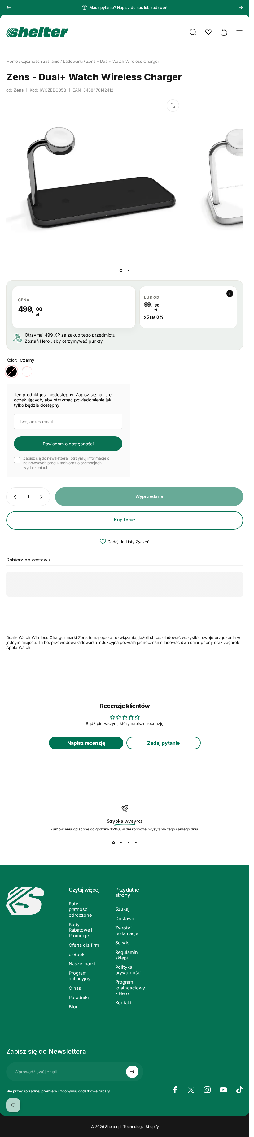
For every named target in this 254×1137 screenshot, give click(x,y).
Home (12, 61)
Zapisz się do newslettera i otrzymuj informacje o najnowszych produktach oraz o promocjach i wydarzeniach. (66, 463)
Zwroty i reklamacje (126, 930)
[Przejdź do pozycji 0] (121, 270)
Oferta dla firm (84, 945)
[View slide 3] (128, 842)
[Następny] (240, 7)
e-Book (77, 954)
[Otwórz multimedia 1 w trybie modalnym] (173, 105)
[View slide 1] (113, 842)
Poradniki (79, 997)
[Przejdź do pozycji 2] (128, 270)
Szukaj (122, 909)
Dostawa (124, 918)
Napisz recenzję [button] (86, 743)
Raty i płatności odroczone (80, 909)
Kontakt (123, 1003)
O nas (75, 988)
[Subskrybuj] (132, 1072)
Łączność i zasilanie (40, 61)
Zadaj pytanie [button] (163, 743)
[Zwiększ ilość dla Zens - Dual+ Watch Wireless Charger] (43, 497)
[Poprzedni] (8, 7)
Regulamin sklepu (126, 955)
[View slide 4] (136, 842)
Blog (74, 1007)
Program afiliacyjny (79, 975)
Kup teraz (124, 519)
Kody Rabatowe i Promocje (80, 930)
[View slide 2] (121, 842)
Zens (19, 90)
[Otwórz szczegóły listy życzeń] (208, 32)
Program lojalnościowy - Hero (130, 987)
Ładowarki (73, 61)
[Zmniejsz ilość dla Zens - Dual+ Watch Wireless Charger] (14, 497)
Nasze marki (82, 964)
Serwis (122, 943)
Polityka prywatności (128, 970)
